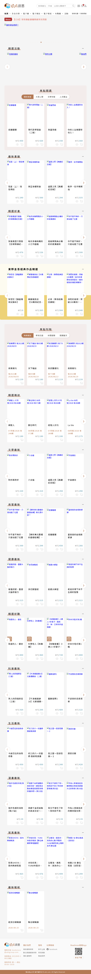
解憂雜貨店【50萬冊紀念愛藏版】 (34, 302)
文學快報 (51, 96)
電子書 (26, 13)
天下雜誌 (32, 368)
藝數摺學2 (53, 698)
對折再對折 (13, 479)
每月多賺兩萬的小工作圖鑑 (35, 242)
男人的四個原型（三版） (15, 700)
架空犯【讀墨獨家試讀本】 (15, 300)
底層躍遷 (12, 129)
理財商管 (27, 96)
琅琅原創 (83, 13)
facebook (53, 949)
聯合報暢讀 (33, 922)
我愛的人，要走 (15, 643)
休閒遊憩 (51, 335)
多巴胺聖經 (33, 589)
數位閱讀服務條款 (30, 952)
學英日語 (39, 335)
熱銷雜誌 (27, 335)
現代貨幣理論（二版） (34, 131)
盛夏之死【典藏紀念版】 (55, 188)
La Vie (71, 425)
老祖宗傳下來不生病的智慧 (75, 590)
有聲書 (58, 13)
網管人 (11, 425)
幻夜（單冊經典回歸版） (55, 300)
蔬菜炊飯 (72, 753)
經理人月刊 (53, 425)
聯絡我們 (41, 956)
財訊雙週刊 (53, 368)
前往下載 (78, 957)
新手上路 (41, 949)
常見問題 (41, 952)
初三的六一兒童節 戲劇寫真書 (35, 755)
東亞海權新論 (34, 186)
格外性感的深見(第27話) (15, 809)
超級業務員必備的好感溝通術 (55, 242)
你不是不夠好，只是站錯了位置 (75, 242)
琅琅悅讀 (75, 13)
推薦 (6, 13)
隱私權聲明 (27, 956)
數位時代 (32, 425)
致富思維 (52, 129)
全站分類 (16, 13)
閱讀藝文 (63, 335)
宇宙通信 (72, 479)
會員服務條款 (28, 949)
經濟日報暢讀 (14, 922)
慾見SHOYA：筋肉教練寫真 (14, 864)
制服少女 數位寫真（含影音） (75, 864)
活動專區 (68, 13)
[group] (45, 33)
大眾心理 (39, 96)
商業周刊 (12, 368)
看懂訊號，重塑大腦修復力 (15, 590)
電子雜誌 (36, 13)
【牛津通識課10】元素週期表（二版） (34, 701)
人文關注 (63, 96)
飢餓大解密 (53, 589)
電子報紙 (48, 13)
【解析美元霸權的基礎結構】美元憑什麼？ (35, 537)
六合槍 (31, 479)
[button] (7, 67)
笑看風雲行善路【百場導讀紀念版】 (15, 244)
